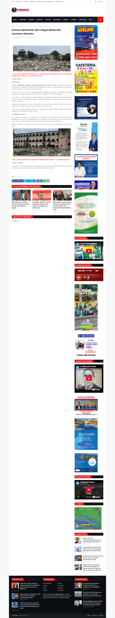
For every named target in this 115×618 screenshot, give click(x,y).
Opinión (45, 590)
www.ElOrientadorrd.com (34, 76)
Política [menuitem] (48, 19)
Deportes (60, 588)
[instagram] (101, 1)
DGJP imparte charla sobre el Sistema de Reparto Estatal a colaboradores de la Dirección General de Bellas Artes (62, 206)
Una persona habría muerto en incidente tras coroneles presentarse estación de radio (92, 594)
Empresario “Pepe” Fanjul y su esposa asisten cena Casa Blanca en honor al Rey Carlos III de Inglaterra (30, 586)
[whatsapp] (98, 1)
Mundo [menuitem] (65, 19)
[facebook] (95, 1)
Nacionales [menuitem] (57, 19)
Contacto (25, 1)
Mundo (45, 585)
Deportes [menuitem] (39, 19)
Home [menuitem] (15, 19)
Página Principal (16, 26)
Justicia (45, 588)
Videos (60, 583)
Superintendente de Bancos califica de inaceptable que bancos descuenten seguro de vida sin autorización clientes (92, 567)
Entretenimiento (47, 583)
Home (13, 1)
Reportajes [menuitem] (82, 19)
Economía (60, 590)
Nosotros (19, 1)
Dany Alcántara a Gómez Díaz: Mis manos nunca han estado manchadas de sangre (20, 205)
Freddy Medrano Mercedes (20, 37)
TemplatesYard (25, 615)
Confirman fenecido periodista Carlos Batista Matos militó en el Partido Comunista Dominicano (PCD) (30, 605)
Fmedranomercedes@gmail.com (45, 1)
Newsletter (32, 1)
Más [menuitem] (90, 19)
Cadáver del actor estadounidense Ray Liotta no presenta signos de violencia (92, 540)
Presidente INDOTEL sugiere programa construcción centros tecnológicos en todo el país (41, 205)
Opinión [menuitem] (31, 19)
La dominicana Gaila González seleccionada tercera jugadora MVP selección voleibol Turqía (92, 548)
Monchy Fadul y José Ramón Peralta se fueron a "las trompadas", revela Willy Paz (91, 585)
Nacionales (23, 26)
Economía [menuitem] (22, 19)
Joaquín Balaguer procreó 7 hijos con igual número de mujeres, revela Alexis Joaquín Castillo (93, 602)
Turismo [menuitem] (73, 19)
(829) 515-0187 (59, 1)
